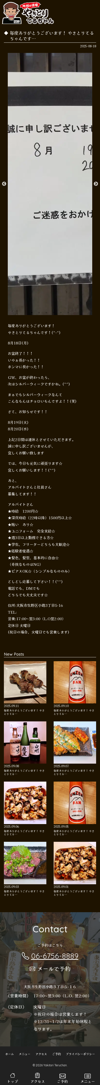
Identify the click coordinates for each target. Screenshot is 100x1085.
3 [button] (46, 312)
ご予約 (56, 1054)
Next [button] (95, 184)
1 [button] (31, 312)
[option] (50, 184)
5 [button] (60, 312)
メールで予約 (54, 968)
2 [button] (39, 312)
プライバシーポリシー (80, 1054)
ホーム (9, 1054)
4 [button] (53, 312)
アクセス (41, 1054)
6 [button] (68, 312)
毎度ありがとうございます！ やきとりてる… (24, 712)
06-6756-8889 (54, 955)
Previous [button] (4, 184)
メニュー (24, 1054)
